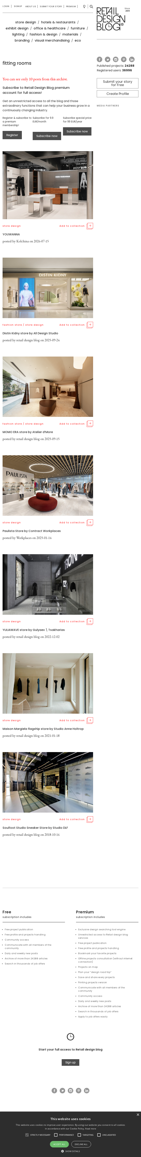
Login (6, 6)
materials (70, 34)
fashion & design (43, 34)
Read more (90, 1128)
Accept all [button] (59, 1144)
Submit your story (51, 6)
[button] (27, 1135)
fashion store (12, 324)
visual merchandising (52, 40)
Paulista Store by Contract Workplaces (32, 531)
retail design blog (28, 340)
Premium (71, 6)
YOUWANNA (11, 234)
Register (12, 135)
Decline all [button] (81, 1144)
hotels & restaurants (58, 22)
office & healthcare (50, 28)
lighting (18, 34)
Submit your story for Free (117, 83)
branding (22, 40)
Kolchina (22, 241)
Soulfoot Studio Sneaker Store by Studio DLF (35, 828)
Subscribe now (46, 136)
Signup (18, 6)
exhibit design (17, 28)
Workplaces (24, 538)
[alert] (70, 1134)
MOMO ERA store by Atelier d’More (28, 432)
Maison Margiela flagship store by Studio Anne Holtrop (43, 729)
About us (30, 6)
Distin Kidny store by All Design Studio (30, 333)
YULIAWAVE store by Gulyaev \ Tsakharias (34, 630)
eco (78, 40)
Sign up (70, 1062)
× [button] (137, 1114)
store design (25, 22)
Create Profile (117, 93)
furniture (78, 28)
